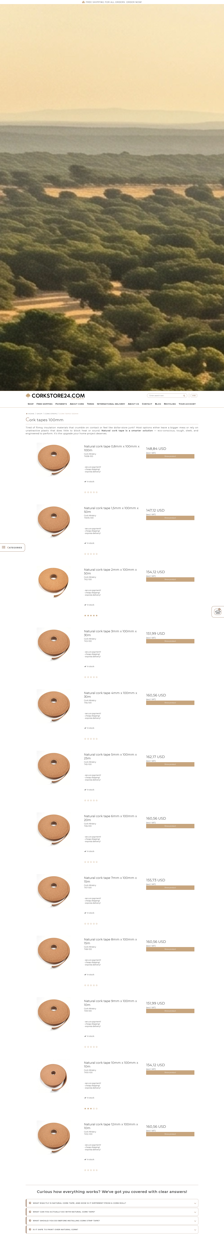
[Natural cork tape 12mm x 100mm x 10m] (54, 1148)
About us (133, 404)
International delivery (111, 404)
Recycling (170, 404)
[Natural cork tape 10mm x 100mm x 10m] (54, 1087)
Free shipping (45, 404)
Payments (61, 404)
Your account (187, 404)
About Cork (77, 404)
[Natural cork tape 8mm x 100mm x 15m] (54, 963)
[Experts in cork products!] (68, 396)
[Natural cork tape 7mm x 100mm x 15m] (54, 902)
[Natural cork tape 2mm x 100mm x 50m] (54, 594)
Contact (147, 404)
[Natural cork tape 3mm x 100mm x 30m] (54, 655)
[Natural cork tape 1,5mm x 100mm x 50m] (54, 532)
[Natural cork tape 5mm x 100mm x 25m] (54, 779)
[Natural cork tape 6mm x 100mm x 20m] (54, 840)
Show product (170, 456)
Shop (31, 404)
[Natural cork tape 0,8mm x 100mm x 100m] (54, 470)
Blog (158, 404)
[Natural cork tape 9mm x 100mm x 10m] (54, 1025)
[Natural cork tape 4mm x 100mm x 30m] (54, 717)
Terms (90, 404)
